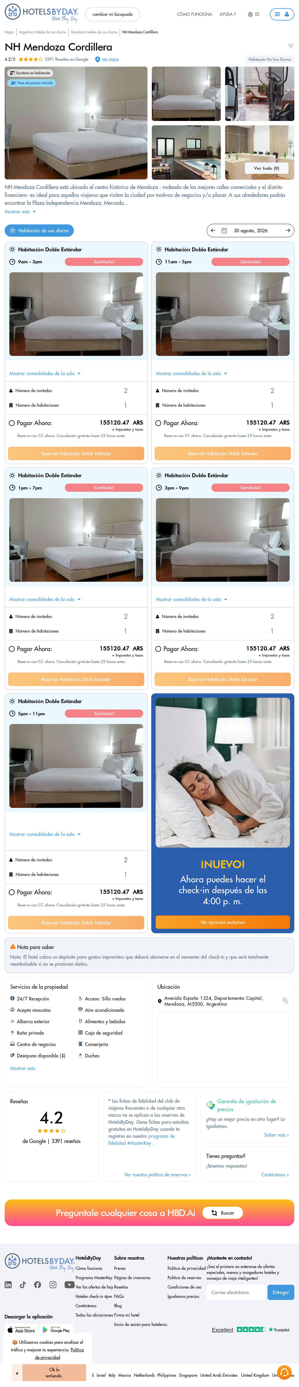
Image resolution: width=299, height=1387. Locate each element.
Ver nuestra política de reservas (156, 1175)
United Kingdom (255, 1375)
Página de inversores (132, 1277)
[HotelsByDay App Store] (22, 1330)
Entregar (281, 1292)
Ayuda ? (228, 14)
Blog (118, 1305)
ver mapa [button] (110, 59)
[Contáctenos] (284, 1372)
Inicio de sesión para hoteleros (140, 1324)
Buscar (227, 1213)
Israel (101, 1375)
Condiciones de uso (184, 1287)
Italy (112, 1375)
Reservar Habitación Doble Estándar (76, 453)
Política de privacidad (187, 1268)
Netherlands (144, 1375)
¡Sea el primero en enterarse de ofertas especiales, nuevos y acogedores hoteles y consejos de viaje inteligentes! (243, 1272)
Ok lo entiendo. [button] (54, 1373)
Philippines (166, 1375)
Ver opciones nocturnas (223, 922)
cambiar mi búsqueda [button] (113, 14)
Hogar (9, 32)
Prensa (120, 1268)
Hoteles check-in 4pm (94, 1296)
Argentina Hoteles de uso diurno (42, 32)
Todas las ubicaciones (94, 1315)
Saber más (275, 1135)
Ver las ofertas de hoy (94, 1287)
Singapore (188, 1375)
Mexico (124, 1375)
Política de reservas (184, 1277)
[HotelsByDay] (41, 22)
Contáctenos (274, 1175)
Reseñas (121, 1287)
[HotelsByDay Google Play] (57, 1330)
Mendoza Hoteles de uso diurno (94, 32)
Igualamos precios (183, 1296)
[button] (282, 14)
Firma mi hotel (126, 1315)
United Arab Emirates (219, 1375)
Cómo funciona (194, 14)
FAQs (119, 1296)
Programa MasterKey (94, 1277)
